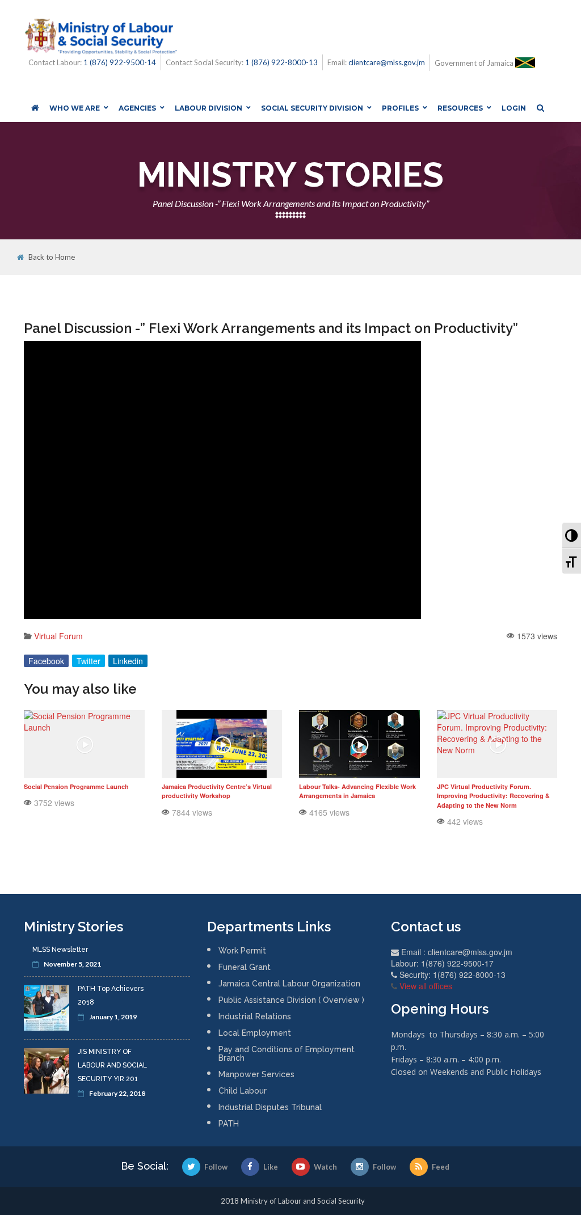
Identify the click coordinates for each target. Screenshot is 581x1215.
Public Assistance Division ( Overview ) (291, 1000)
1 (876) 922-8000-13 (281, 62)
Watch (325, 1166)
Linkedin (128, 660)
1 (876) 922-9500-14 (119, 62)
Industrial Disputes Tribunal (270, 1107)
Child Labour (242, 1090)
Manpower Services (256, 1074)
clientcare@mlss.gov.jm (386, 62)
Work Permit (242, 950)
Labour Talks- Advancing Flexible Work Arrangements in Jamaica (357, 791)
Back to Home (51, 257)
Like (270, 1166)
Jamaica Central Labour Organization (289, 983)
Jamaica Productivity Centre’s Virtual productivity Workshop (217, 791)
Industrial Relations (254, 1016)
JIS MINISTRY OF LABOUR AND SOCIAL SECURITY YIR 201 (112, 1065)
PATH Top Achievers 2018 (111, 995)
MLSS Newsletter (60, 950)
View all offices (425, 986)
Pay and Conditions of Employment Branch (286, 1053)
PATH (228, 1123)
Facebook (46, 660)
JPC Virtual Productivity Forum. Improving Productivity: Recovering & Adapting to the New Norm (493, 795)
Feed (440, 1166)
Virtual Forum (58, 636)
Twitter (88, 660)
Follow (216, 1166)
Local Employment (254, 1032)
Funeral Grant (244, 967)
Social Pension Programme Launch (76, 786)
